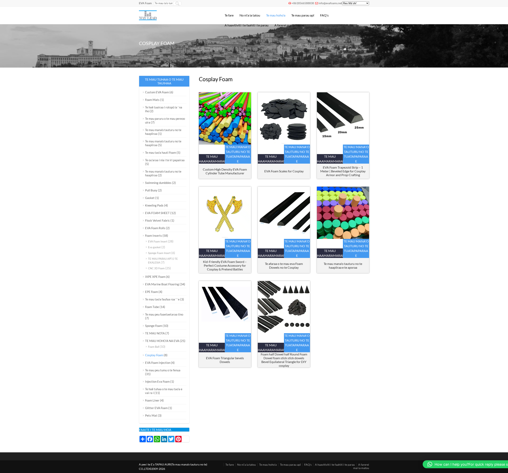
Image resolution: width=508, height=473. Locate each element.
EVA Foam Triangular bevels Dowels (225, 360)
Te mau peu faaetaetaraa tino (164, 314)
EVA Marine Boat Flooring (162, 284)
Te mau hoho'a (275, 15)
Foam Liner (152, 400)
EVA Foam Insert (157, 241)
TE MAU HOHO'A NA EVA (162, 341)
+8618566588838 (303, 3)
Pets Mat (151, 415)
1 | (343, 171)
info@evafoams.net (330, 3)
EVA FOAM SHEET (157, 213)
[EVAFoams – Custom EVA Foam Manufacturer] (148, 19)
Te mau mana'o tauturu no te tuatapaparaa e (237, 154)
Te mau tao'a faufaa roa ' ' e (162, 299)
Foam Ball (153, 346)
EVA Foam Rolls (155, 228)
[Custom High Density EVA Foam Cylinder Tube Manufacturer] (225, 143)
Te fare (229, 15)
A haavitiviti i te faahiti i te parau (246, 25)
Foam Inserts (153, 235)
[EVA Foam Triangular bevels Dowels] (225, 332)
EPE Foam (151, 291)
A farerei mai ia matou (289, 25)
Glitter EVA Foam (156, 408)
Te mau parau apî (302, 15)
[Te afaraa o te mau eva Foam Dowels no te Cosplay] (284, 237)
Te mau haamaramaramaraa (212, 158)
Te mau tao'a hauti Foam (160, 152)
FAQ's (324, 15)
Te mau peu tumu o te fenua (162, 370)
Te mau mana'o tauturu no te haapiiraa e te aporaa (343, 265)
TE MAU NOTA (155, 333)
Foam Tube (152, 307)
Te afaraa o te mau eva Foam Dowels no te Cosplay (284, 265)
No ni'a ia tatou (250, 15)
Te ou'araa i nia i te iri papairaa (165, 160)
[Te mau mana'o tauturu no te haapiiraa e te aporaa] (343, 237)
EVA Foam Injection (157, 362)
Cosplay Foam (154, 355)
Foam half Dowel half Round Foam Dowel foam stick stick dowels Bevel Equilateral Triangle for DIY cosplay (284, 359)
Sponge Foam (153, 325)
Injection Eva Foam (157, 381)
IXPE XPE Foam (155, 276)
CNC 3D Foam (156, 268)
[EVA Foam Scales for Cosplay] (284, 143)
